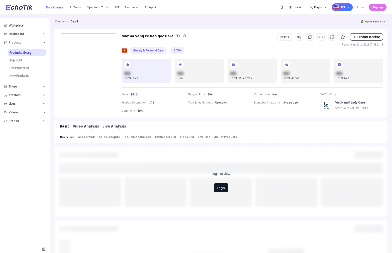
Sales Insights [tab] (109, 137)
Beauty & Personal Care (148, 50)
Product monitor (369, 37)
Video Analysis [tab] (86, 126)
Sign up (377, 7)
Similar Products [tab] (225, 137)
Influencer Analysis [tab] (137, 137)
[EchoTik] (19, 7)
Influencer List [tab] (165, 137)
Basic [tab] (64, 126)
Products (60, 21)
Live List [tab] (204, 137)
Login (361, 7)
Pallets (284, 37)
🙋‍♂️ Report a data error (373, 21)
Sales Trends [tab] (86, 137)
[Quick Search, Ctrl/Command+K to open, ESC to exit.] (281, 7)
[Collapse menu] (44, 249)
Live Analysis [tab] (114, 126)
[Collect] (342, 37)
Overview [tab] (67, 137)
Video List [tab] (187, 137)
